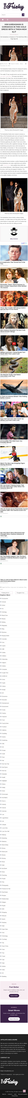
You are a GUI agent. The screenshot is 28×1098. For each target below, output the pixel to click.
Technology (5, 936)
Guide (3, 753)
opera (1, 589)
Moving (4, 858)
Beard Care (5, 615)
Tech (3, 932)
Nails (3, 865)
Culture (4, 686)
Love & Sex (5, 828)
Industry (4, 804)
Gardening (4, 740)
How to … (4, 801)
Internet (4, 807)
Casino (3, 645)
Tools (3, 949)
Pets (3, 882)
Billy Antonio (5, 63)
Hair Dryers (5, 767)
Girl (3, 747)
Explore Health (14, 995)
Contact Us (10, 1094)
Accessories (5, 598)
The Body (4, 939)
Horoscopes (5, 794)
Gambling (4, 733)
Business (4, 632)
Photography (5, 885)
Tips (3, 942)
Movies (4, 855)
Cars (3, 642)
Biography (4, 625)
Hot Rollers (4, 797)
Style (3, 925)
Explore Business (14, 1019)
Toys (3, 952)
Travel (3, 956)
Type (3, 959)
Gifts (3, 743)
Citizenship (4, 659)
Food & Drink (5, 723)
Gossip (3, 750)
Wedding (4, 976)
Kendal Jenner (6, 165)
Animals (4, 601)
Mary (25, 587)
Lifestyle (4, 824)
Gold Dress (7, 587)
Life (3, 821)
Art (2, 608)
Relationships (5, 898)
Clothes (4, 666)
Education (4, 699)
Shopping (4, 912)
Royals (3, 905)
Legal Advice (5, 817)
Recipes (4, 895)
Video (3, 969)
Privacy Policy (15, 1095)
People (3, 878)
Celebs (17, 63)
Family (3, 709)
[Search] (23, 14)
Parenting (4, 875)
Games (4, 736)
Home (3, 790)
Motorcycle (4, 851)
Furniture (4, 726)
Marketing (4, 838)
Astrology (4, 612)
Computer (4, 669)
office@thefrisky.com (9, 1070)
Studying (4, 922)
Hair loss (4, 770)
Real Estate (5, 892)
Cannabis (4, 639)
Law (3, 814)
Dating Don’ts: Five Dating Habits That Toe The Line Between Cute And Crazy (7, 592)
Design (3, 689)
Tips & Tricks (5, 946)
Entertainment (5, 703)
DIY (3, 693)
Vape (3, 963)
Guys (3, 757)
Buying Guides (5, 635)
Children (4, 655)
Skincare (4, 915)
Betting (3, 622)
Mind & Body (5, 844)
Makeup (4, 834)
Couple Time (5, 672)
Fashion (4, 713)
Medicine (4, 841)
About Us (4, 1094)
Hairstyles (4, 774)
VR (3, 973)
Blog (3, 628)
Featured (4, 716)
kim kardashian (20, 587)
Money (3, 848)
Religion (4, 902)
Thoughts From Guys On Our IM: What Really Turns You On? (22, 592)
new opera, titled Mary (5, 76)
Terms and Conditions (22, 1094)
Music (3, 861)
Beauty (3, 618)
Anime (3, 605)
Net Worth (4, 868)
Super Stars (5, 929)
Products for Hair (6, 888)
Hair (3, 760)
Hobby (3, 787)
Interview (4, 811)
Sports (3, 919)
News (21, 63)
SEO (3, 909)
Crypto (3, 682)
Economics (4, 696)
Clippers (4, 662)
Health (3, 777)
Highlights (4, 780)
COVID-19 (4, 676)
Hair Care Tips (5, 763)
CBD (3, 649)
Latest (15, 1094)
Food (3, 720)
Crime (3, 679)
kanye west (13, 587)
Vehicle (4, 966)
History (3, 784)
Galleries (4, 730)
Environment (5, 706)
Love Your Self (5, 831)
